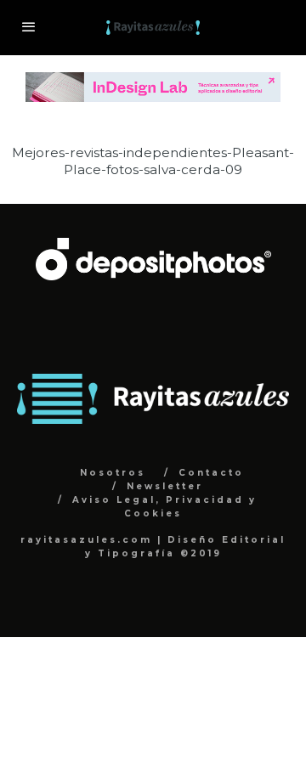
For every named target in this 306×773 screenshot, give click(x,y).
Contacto (211, 472)
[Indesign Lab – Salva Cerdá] (153, 81)
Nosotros (112, 472)
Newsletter (165, 486)
